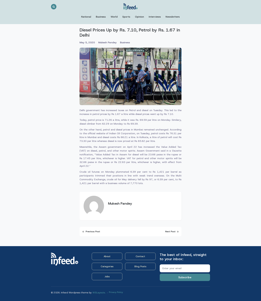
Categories (107, 266)
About (107, 256)
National (86, 16)
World (114, 16)
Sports (126, 16)
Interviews (155, 16)
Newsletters (173, 16)
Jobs (107, 276)
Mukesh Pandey (107, 42)
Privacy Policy (116, 292)
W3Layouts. (99, 292)
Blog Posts (140, 266)
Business (101, 16)
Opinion (139, 16)
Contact (140, 256)
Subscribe (185, 277)
